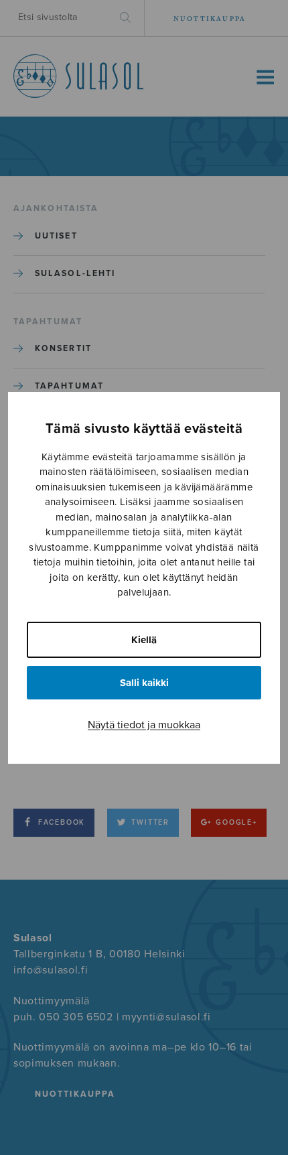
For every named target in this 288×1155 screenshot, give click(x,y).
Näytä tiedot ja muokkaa (144, 725)
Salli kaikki (144, 683)
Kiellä (144, 640)
